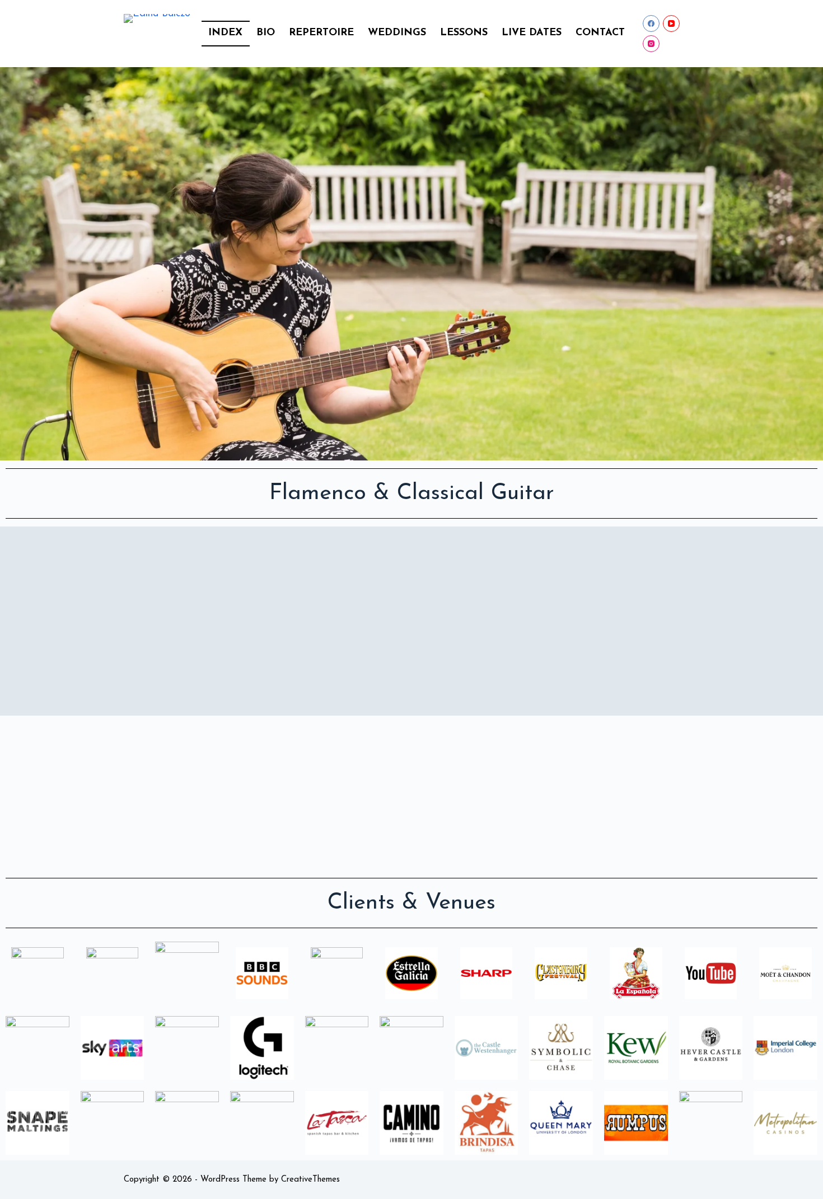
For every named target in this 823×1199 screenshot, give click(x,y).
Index (225, 33)
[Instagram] (651, 43)
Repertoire (321, 33)
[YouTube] (671, 23)
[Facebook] (651, 23)
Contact (600, 33)
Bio (265, 33)
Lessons (464, 33)
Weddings (397, 33)
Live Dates (532, 33)
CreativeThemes (310, 1180)
